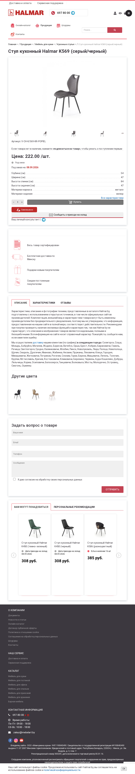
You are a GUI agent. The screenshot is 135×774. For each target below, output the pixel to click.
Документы (14, 615)
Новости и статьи (17, 619)
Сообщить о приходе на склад (70, 214)
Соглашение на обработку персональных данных (33, 636)
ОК (123, 768)
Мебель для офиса (17, 684)
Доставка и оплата (20, 3)
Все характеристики (112, 198)
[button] (121, 133)
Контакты (20, 34)
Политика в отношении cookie (23, 632)
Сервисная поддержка (50, 3)
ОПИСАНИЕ (20, 302)
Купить (77, 202)
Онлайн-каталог (23, 25)
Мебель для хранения (19, 697)
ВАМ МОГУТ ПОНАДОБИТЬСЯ (31, 507)
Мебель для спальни (18, 689)
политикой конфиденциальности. (62, 770)
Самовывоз (27, 209)
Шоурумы (66, 25)
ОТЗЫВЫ (66, 302)
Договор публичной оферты (22, 628)
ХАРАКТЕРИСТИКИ (44, 302)
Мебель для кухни (17, 676)
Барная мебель (15, 701)
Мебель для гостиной (19, 680)
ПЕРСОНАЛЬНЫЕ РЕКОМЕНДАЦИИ (74, 507)
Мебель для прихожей (19, 693)
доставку (38, 342)
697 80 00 (64, 13)
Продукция (46, 25)
